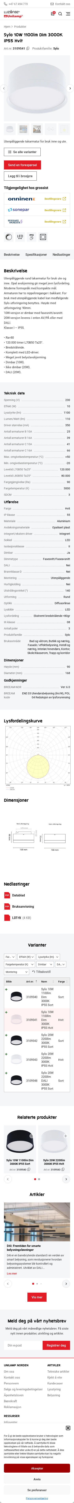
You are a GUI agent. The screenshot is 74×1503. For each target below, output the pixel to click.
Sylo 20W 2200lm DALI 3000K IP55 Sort (47, 1080)
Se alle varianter (25, 152)
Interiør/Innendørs (48, 649)
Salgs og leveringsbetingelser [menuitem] (23, 1389)
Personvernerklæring (37, 1498)
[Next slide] (70, 88)
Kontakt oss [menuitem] (12, 1377)
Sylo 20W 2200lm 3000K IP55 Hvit (47, 1060)
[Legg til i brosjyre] (31, 1136)
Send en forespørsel (22, 165)
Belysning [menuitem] (53, 1395)
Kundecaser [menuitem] (55, 1383)
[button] (68, 1428)
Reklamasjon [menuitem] (12, 1407)
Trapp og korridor (59, 653)
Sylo (56, 48)
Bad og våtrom (38, 641)
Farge (61, 981)
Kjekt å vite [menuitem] (54, 1377)
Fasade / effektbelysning (43, 645)
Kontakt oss (62, 4)
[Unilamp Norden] (25, 14)
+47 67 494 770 (18, 4)
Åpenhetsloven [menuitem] (13, 1395)
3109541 (31, 1020)
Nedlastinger (61, 254)
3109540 (31, 997)
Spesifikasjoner (36, 254)
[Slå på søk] (60, 14)
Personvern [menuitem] (11, 1383)
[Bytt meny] (68, 14)
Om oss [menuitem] (9, 1371)
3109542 (31, 1041)
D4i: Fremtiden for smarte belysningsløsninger (24, 1248)
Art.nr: (30, 981)
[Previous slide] (4, 88)
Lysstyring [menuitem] (54, 1389)
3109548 (31, 1081)
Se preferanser (37, 1490)
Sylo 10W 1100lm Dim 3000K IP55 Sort (20, 1162)
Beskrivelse (12, 254)
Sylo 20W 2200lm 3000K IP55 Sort (47, 1041)
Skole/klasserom (37, 653)
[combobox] (10, 957)
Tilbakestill (43, 972)
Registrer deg (56, 1345)
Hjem (7, 26)
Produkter (20, 26)
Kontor (65, 649)
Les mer (12, 1273)
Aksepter (37, 1468)
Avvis (37, 1479)
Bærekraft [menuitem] (10, 1401)
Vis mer (37, 1297)
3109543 (31, 1060)
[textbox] (10, 957)
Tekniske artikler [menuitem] (58, 1371)
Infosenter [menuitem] (10, 1422)
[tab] (35, 1179)
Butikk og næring (59, 641)
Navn (44, 981)
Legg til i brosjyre (20, 176)
